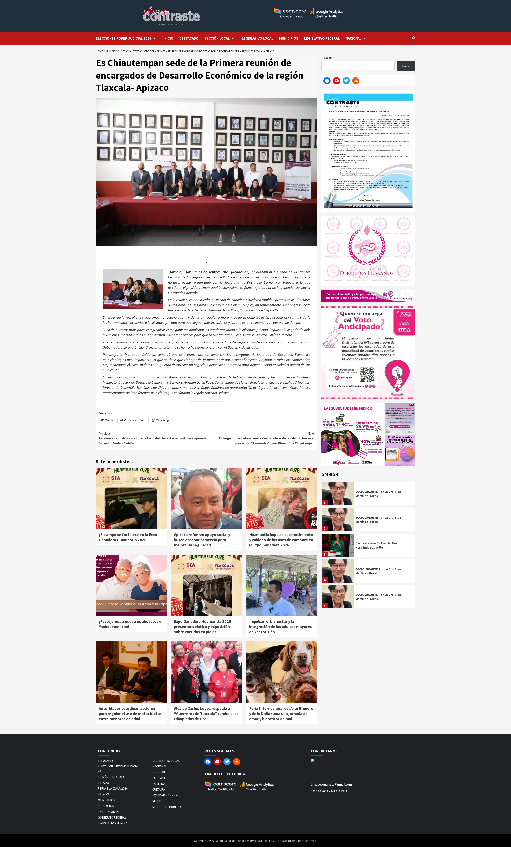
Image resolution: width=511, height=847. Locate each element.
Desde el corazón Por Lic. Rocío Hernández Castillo (377, 545)
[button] (352, 434)
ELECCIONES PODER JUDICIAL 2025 (123, 38)
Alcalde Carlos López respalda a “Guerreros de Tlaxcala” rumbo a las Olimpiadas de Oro (206, 713)
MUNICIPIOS (288, 38)
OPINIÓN (158, 772)
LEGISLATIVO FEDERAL (322, 38)
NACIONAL (353, 38)
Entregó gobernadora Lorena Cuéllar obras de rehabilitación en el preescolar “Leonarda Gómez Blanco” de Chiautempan (266, 438)
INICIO (168, 38)
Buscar (326, 58)
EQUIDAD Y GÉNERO (166, 795)
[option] (368, 495)
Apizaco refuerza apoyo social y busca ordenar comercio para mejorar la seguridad (202, 539)
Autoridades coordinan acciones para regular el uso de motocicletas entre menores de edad (130, 713)
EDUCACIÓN (106, 806)
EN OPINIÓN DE (109, 812)
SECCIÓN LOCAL (217, 38)
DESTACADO (189, 38)
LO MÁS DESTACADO (111, 777)
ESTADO (103, 783)
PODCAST (159, 778)
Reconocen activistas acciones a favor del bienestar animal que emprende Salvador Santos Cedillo (152, 438)
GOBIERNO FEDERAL (112, 817)
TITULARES (106, 760)
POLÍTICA (159, 784)
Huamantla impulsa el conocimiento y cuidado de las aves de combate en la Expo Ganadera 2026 (281, 539)
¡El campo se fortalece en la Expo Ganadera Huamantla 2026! (128, 537)
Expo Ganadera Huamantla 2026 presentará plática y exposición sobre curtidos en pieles (202, 626)
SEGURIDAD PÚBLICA (166, 807)
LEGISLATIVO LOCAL (257, 38)
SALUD (156, 801)
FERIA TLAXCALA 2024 (113, 788)
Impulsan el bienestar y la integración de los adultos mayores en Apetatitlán (280, 626)
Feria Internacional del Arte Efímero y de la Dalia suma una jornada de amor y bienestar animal (281, 713)
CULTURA (158, 789)
